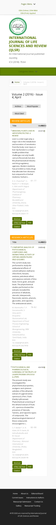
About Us (24, 493)
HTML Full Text (19, 223)
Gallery (18, 506)
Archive (18, 106)
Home (17, 82)
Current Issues (17, 497)
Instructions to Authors (35, 497)
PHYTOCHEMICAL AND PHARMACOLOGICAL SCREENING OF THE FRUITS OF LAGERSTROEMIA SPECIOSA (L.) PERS (24, 372)
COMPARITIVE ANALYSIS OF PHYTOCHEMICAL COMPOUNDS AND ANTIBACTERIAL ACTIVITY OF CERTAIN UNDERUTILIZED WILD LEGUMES (23, 253)
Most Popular (32, 106)
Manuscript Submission (22, 502)
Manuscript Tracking (32, 506)
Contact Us (38, 502)
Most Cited (19, 113)
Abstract (17, 219)
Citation (17, 226)
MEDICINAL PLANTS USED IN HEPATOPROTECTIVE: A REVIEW (23, 133)
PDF (29, 223)
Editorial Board (37, 493)
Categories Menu (26, 71)
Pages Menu (26, 4)
